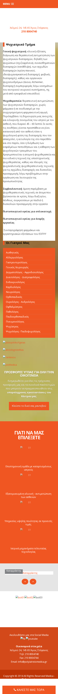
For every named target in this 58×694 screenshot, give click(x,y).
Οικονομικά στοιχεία (29, 646)
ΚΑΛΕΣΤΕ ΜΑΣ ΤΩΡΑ (30, 690)
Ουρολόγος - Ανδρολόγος (20, 302)
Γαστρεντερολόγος (16, 262)
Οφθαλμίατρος (14, 306)
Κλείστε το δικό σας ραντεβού (29, 406)
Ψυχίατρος (12, 326)
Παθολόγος (12, 311)
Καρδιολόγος (13, 287)
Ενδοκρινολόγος (15, 282)
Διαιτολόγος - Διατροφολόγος (23, 277)
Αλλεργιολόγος (14, 257)
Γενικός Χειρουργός (17, 267)
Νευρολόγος (13, 292)
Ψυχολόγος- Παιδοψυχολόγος (23, 331)
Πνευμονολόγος (15, 321)
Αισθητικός (12, 252)
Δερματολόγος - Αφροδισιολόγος (25, 272)
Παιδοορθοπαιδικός (17, 316)
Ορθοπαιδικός (14, 297)
